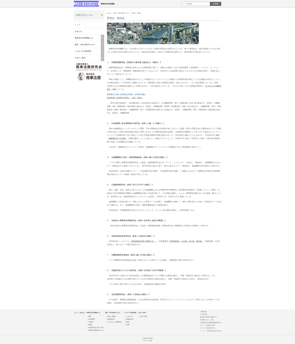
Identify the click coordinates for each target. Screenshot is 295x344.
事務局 (90, 324)
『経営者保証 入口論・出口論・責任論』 (186, 241)
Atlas (150, 340)
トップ (77, 25)
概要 (89, 316)
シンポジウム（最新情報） (114, 321)
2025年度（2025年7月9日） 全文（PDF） (125, 98)
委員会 (128, 321)
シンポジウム (129, 316)
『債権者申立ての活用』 (117, 138)
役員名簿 (90, 321)
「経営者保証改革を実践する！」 (143, 241)
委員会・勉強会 (111, 316)
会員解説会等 (111, 319)
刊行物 (128, 324)
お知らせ (78, 31)
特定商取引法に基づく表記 (96, 327)
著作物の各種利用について (96, 330)
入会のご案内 (143, 316)
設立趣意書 (91, 319)
